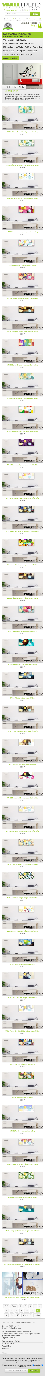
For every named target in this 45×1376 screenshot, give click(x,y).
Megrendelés (25, 18)
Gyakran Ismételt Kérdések (11, 1341)
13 (6, 1315)
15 (18, 1315)
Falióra (28, 47)
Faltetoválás (21, 40)
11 (32, 1311)
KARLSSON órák (10, 44)
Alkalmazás (17, 18)
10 (26, 1311)
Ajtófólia (19, 47)
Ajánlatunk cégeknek (8, 20)
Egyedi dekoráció (35, 18)
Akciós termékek (10, 58)
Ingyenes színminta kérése (35, 20)
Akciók (24, 20)
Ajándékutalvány (8, 18)
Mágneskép (8, 47)
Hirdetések (37, 1365)
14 (12, 1315)
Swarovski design (24, 54)
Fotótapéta (20, 51)
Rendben (34, 1371)
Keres (35, 14)
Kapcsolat (18, 20)
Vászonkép (32, 51)
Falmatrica (37, 47)
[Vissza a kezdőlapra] (22, 10)
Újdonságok (8, 40)
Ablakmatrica (9, 54)
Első (6, 1306)
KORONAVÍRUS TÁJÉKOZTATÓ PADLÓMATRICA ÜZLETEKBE (17, 35)
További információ (16, 1371)
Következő (27, 1315)
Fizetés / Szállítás (8, 1343)
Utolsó (37, 1315)
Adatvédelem (6, 1346)
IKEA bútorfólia (27, 44)
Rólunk (4, 1353)
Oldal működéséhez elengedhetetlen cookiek (17, 1365)
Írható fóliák (8, 51)
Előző (14, 1306)
